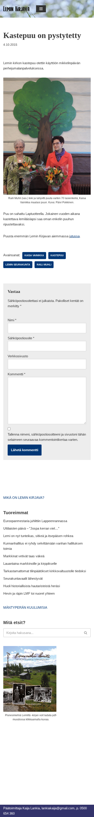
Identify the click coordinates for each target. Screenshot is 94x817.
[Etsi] (86, 632)
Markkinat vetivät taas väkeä (23, 556)
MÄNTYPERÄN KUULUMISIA (25, 607)
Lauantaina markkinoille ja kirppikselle (30, 563)
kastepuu (57, 255)
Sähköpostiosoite (21, 338)
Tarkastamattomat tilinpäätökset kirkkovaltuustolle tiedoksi (44, 571)
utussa (75, 236)
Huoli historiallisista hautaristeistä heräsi (31, 586)
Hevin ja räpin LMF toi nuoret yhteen (29, 593)
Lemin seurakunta (17, 264)
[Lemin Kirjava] (16, 9)
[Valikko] (41, 8)
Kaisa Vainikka (34, 255)
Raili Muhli (44, 264)
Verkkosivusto (18, 356)
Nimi (12, 320)
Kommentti (16, 374)
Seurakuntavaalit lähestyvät (23, 578)
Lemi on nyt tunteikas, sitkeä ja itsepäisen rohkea (38, 536)
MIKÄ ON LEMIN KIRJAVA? (23, 497)
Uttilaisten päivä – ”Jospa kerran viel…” (31, 528)
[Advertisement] (36, 758)
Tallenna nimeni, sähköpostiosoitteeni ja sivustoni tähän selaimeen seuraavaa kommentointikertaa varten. (47, 436)
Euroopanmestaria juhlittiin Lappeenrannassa (35, 521)
